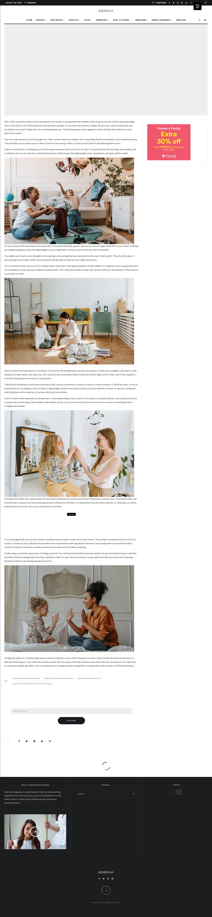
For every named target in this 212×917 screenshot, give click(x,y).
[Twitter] (173, 3)
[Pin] (34, 741)
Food (87, 20)
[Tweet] (27, 741)
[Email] (50, 741)
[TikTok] (186, 3)
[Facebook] (169, 3)
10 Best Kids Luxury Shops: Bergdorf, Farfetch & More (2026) (184, 829)
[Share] (19, 741)
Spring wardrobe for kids (90, 678)
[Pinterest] (182, 3)
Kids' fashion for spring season (27, 678)
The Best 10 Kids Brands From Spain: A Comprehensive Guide (67, 525)
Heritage (181, 20)
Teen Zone (140, 20)
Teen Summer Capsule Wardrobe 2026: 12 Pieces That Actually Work (183, 802)
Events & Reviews (161, 20)
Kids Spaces (56, 20)
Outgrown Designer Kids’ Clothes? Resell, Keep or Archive (184, 815)
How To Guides (121, 20)
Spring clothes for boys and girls (59, 678)
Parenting (101, 20)
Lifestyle (73, 20)
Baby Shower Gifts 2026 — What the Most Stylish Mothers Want (184, 843)
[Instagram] (178, 3)
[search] (133, 793)
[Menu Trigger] (197, 6)
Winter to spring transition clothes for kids (33, 684)
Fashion (40, 20)
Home (29, 20)
